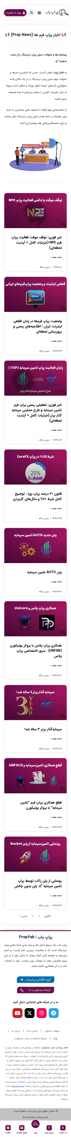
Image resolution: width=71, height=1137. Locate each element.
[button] (39, 12)
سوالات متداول (52, 1031)
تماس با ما (32, 1031)
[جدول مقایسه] (21, 1127)
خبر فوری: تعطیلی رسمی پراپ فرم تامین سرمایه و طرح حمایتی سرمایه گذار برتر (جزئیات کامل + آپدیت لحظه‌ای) (37, 412)
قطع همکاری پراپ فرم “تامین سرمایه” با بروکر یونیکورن (41, 805)
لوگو (55, 1039)
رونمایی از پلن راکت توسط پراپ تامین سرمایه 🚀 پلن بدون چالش (38, 883)
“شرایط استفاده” (17, 1086)
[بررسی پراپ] (49, 1127)
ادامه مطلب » (56, 257)
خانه (35, 1133)
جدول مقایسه (22, 1132)
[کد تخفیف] (63, 1127)
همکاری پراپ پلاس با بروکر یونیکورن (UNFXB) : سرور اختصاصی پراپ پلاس (36, 651)
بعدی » (23, 916)
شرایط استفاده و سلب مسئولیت (30, 1039)
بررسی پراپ (49, 1132)
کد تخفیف (63, 1132)
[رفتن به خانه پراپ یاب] (56, 13)
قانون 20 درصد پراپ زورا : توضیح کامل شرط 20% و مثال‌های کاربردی (37, 496)
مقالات (8, 1132)
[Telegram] (54, 1013)
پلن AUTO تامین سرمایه (44, 572)
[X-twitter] (30, 1013)
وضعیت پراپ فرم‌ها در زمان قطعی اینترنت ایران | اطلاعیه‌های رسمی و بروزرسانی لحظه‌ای (37, 326)
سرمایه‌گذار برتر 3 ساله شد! (43, 729)
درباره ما (16, 1031)
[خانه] (35, 1124)
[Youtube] (17, 1013)
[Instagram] (42, 1013)
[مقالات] (8, 1127)
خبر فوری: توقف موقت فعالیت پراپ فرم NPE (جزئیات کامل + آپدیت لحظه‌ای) (36, 243)
